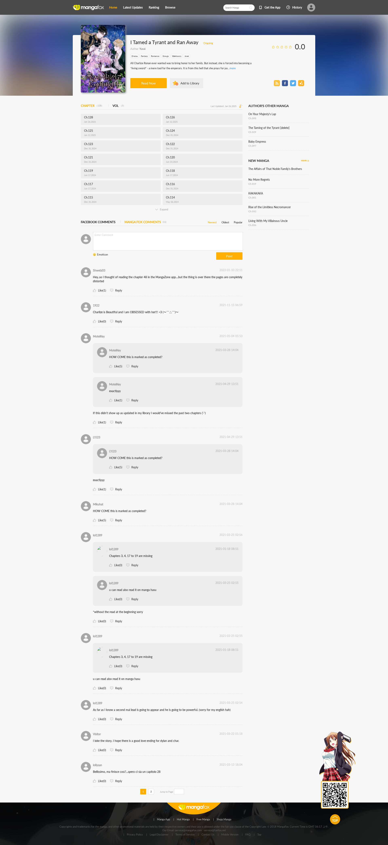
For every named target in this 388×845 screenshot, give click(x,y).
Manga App (163, 819)
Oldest (225, 222)
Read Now (148, 83)
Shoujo (165, 56)
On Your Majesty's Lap (262, 114)
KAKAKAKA (255, 193)
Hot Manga (183, 819)
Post (229, 256)
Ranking (154, 7)
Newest (212, 222)
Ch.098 (252, 118)
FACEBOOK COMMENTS (98, 222)
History (297, 7)
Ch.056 (252, 225)
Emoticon (102, 254)
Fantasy (144, 56)
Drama (135, 56)
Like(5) (118, 366)
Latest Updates (133, 7)
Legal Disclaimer (159, 834)
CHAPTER (92, 105)
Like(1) (102, 290)
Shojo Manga (224, 819)
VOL (119, 105)
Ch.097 (252, 145)
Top (259, 834)
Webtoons (176, 56)
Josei (187, 56)
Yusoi (142, 48)
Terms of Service (185, 834)
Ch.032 (252, 211)
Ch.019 (252, 183)
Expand (164, 209)
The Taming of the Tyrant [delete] (268, 127)
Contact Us (207, 834)
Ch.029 (252, 132)
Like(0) (102, 321)
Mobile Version (229, 834)
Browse (170, 7)
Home (113, 7)
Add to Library (189, 83)
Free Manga (203, 819)
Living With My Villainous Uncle (268, 221)
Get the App (272, 7)
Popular (238, 222)
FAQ (247, 834)
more (233, 68)
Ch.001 (252, 197)
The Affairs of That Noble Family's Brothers (275, 169)
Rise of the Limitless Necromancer (269, 207)
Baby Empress (257, 141)
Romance (155, 56)
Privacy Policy (135, 834)
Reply (118, 290)
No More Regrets (259, 179)
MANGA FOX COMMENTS (145, 222)
